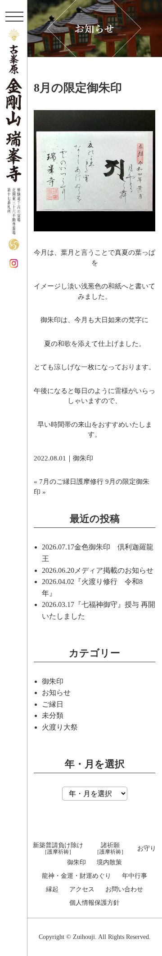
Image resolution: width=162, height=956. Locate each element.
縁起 (52, 889)
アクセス (81, 889)
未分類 (52, 715)
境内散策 (109, 862)
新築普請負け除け (58, 848)
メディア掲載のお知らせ (113, 570)
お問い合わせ (124, 889)
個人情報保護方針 (94, 903)
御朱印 (83, 458)
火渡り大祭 (60, 727)
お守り (146, 848)
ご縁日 (52, 704)
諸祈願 (110, 848)
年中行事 (134, 876)
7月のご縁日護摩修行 (71, 481)
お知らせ (56, 692)
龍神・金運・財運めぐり (76, 876)
